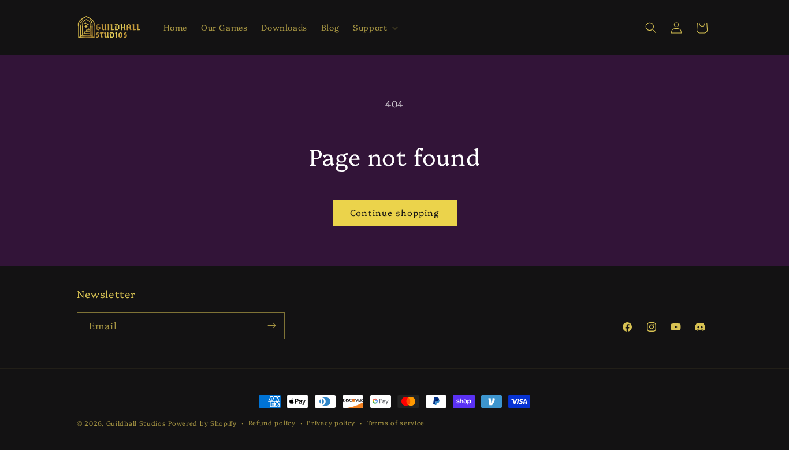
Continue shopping (395, 212)
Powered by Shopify (202, 423)
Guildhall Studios (136, 423)
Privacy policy (331, 422)
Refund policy (272, 422)
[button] (374, 27)
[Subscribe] (271, 325)
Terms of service (396, 422)
